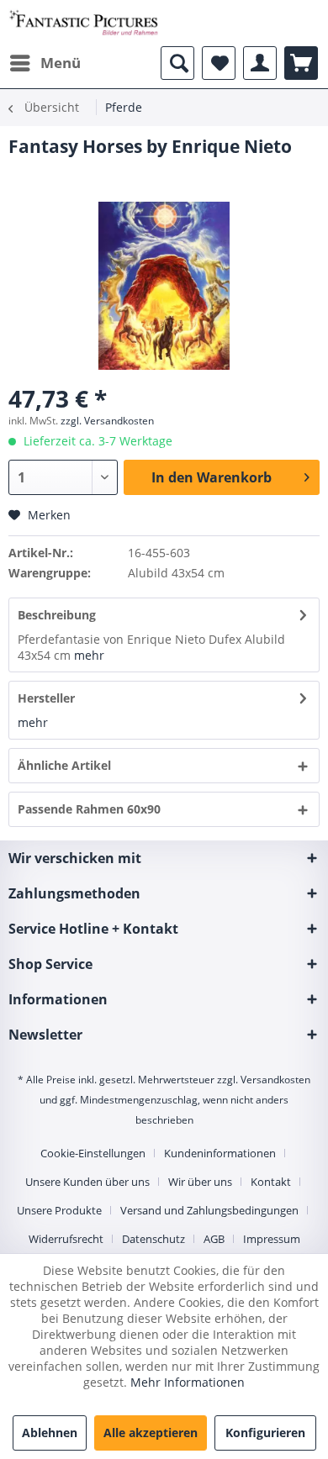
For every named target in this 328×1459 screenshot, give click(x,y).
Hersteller (46, 698)
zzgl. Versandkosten (107, 420)
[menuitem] (44, 63)
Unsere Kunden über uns (87, 1181)
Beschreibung (57, 615)
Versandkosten (275, 1079)
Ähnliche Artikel (64, 765)
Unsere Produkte (59, 1210)
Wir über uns (200, 1181)
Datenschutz (153, 1238)
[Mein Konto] (260, 63)
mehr (89, 655)
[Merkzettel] (218, 63)
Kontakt (271, 1181)
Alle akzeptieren (150, 1433)
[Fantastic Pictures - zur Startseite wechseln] (83, 23)
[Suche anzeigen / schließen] (177, 63)
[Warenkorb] (301, 63)
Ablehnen (49, 1433)
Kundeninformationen (220, 1153)
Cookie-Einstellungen (92, 1153)
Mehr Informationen (187, 1382)
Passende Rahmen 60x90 (89, 809)
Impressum (271, 1238)
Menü (60, 62)
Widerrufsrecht (66, 1238)
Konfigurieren (265, 1433)
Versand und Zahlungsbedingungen (209, 1210)
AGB (214, 1238)
